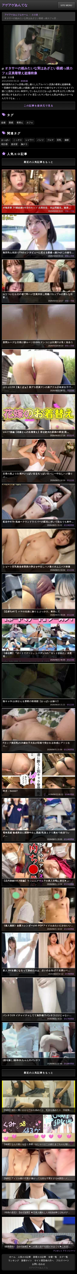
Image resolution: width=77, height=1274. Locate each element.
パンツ (40, 140)
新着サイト (26, 1260)
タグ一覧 (63, 1257)
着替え (20, 122)
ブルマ (50, 140)
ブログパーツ (62, 1260)
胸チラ (24, 144)
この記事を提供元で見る (38, 105)
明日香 (4, 144)
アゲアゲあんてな (15, 5)
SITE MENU (66, 5)
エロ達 (35, 14)
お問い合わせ (38, 1264)
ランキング (13, 1260)
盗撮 (3, 122)
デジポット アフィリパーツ (64, 1251)
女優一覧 (52, 1257)
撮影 (67, 140)
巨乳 (59, 140)
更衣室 (14, 144)
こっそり (17, 140)
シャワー (29, 140)
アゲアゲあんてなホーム (16, 14)
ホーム (12, 1257)
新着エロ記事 (39, 1257)
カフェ (30, 122)
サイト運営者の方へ (44, 1260)
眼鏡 (11, 122)
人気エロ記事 (24, 1257)
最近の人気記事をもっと (38, 162)
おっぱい (5, 140)
